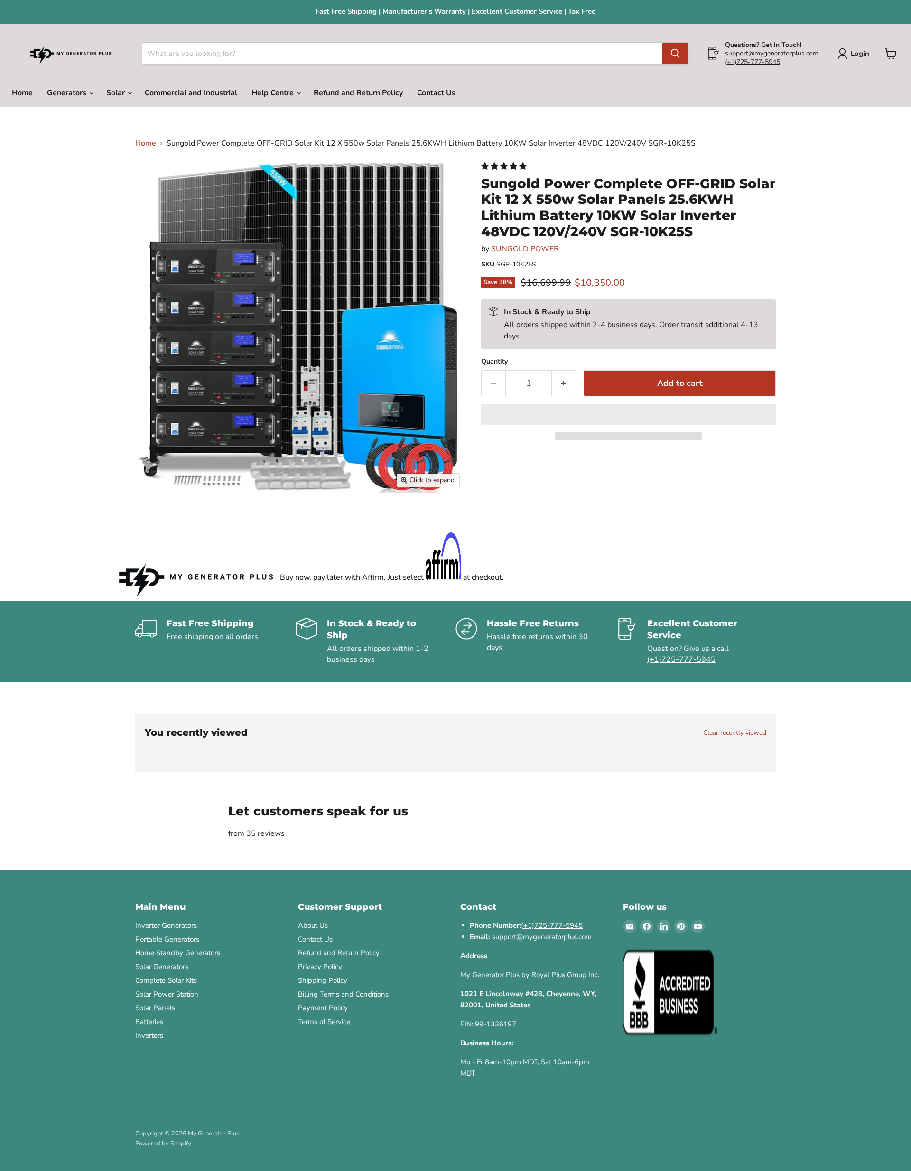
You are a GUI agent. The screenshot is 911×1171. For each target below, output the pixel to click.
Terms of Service (324, 1021)
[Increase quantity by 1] (564, 383)
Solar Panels (155, 1008)
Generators (67, 93)
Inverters (149, 1035)
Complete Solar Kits (166, 980)
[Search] (675, 53)
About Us (313, 925)
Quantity (494, 362)
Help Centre (273, 93)
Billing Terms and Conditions (343, 994)
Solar (116, 93)
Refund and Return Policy (358, 93)
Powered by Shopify (163, 1143)
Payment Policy (323, 1008)
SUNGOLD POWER (525, 249)
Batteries (149, 1021)
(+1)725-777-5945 (752, 61)
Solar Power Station (166, 994)
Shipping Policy (322, 980)
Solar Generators (161, 966)
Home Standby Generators (177, 953)
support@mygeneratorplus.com (771, 53)
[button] (505, 166)
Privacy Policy (320, 966)
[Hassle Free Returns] (536, 641)
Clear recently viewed (734, 733)
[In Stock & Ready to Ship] (376, 641)
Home (22, 93)
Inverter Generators (166, 925)
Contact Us (436, 93)
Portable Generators (167, 939)
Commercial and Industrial (191, 93)
